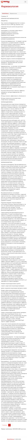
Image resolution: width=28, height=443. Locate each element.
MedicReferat (5, 13)
